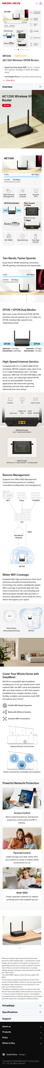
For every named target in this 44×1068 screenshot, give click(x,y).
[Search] (36, 3)
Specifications (10, 1012)
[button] (19, 948)
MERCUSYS (11, 3)
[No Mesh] (22, 733)
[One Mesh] (22, 759)
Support (6, 1018)
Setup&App (8, 1005)
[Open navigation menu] (40, 3)
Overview (7, 86)
